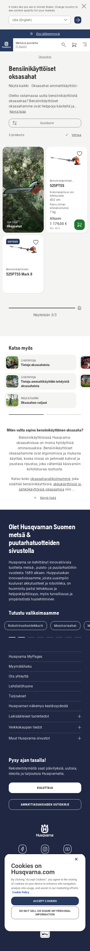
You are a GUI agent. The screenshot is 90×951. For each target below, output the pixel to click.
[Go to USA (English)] (77, 20)
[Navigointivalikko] (85, 45)
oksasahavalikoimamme (50, 479)
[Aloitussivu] (6, 44)
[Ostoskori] (74, 45)
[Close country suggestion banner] (83, 6)
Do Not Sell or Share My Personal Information (45, 912)
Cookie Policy (20, 892)
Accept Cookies (45, 901)
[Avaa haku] (64, 45)
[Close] (76, 859)
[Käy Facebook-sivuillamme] (22, 849)
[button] (79, 154)
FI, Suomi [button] (21, 46)
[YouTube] (67, 849)
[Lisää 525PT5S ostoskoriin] (79, 224)
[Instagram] (45, 849)
